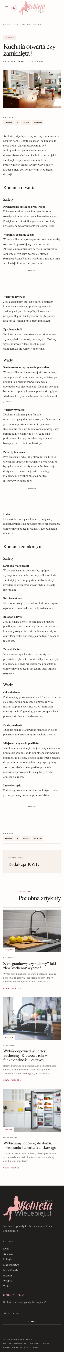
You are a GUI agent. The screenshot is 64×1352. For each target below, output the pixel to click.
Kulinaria (8, 1254)
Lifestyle (7, 1259)
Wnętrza (26, 25)
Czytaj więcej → (12, 988)
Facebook (8, 122)
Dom (6, 1248)
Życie (6, 1286)
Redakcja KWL (18, 61)
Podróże (7, 1275)
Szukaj (32, 1321)
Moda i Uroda (10, 1270)
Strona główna (10, 25)
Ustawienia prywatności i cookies (22, 1347)
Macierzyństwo (11, 1264)
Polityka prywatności (15, 1343)
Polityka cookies (39, 1343)
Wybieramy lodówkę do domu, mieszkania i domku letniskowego (29, 1145)
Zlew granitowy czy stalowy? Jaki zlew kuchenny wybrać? (29, 965)
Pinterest (26, 122)
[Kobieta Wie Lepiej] (32, 7)
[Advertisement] (32, 281)
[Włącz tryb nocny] (14, 8)
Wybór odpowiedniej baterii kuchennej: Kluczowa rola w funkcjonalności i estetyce (25, 1055)
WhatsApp (38, 122)
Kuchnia (37, 25)
